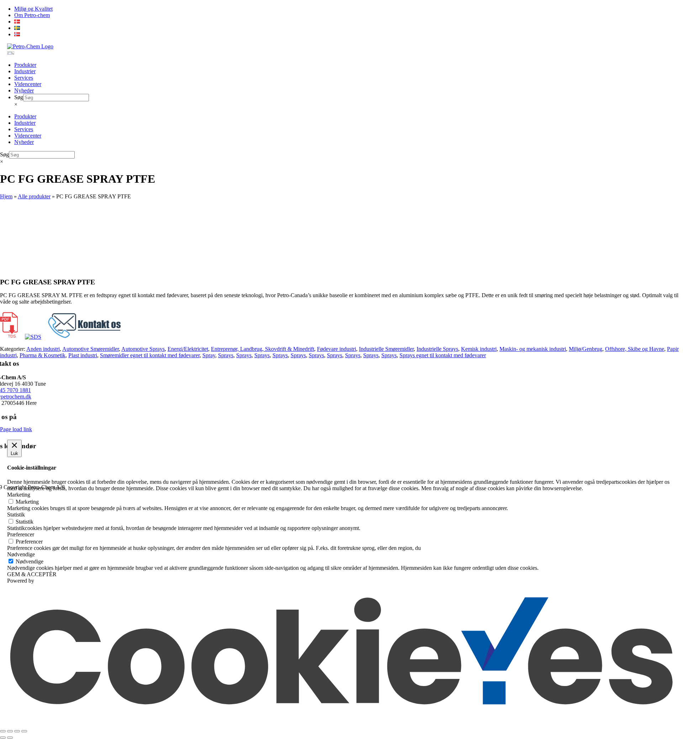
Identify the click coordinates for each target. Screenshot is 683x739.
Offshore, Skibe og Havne (634, 349)
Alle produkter (34, 196)
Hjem (6, 196)
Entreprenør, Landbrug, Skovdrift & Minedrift (262, 349)
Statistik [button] (16, 515)
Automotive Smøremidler (90, 349)
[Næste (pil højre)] (10, 738)
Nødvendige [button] (21, 554)
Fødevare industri (336, 349)
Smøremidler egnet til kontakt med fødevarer (150, 355)
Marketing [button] (18, 495)
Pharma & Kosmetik (42, 355)
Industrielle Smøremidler (386, 349)
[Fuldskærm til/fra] (10, 731)
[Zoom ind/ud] (3, 731)
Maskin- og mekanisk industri (532, 349)
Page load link (16, 429)
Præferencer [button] (20, 534)
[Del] (17, 731)
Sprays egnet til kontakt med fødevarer (442, 355)
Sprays (225, 355)
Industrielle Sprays (437, 349)
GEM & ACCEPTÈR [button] (32, 574)
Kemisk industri (479, 349)
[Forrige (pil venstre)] (3, 738)
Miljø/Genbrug (585, 349)
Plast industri (82, 355)
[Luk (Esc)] (24, 731)
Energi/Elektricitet (188, 349)
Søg (18, 97)
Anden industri (43, 349)
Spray (208, 355)
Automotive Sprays (143, 349)
